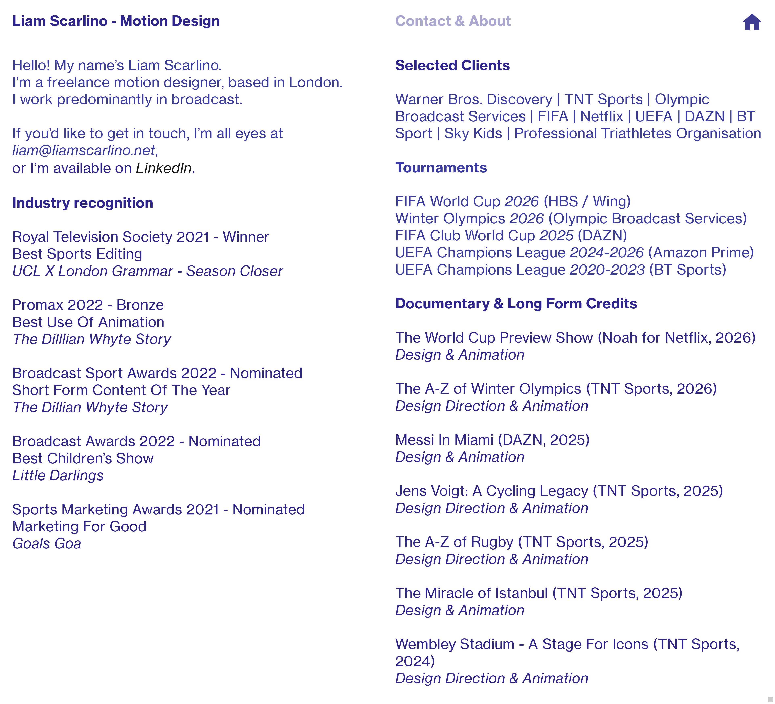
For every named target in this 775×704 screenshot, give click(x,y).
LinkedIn (164, 167)
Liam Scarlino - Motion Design (116, 20)
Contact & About (453, 20)
